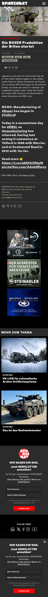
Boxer (18, 57)
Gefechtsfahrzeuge (11, 38)
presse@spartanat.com (12, 197)
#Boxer (7, 111)
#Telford (8, 114)
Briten (27, 57)
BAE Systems (8, 57)
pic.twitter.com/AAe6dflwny (24, 166)
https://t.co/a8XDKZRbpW (22, 162)
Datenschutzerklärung (19, 585)
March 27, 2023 (29, 175)
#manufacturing (14, 130)
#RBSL (12, 126)
